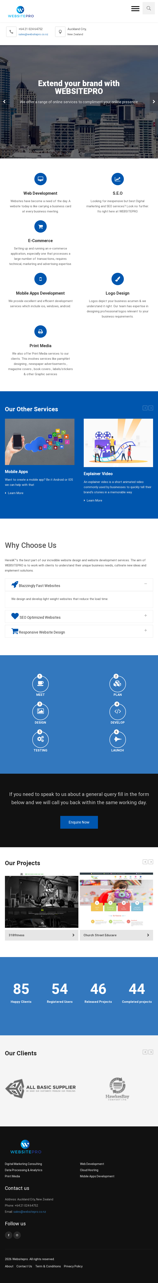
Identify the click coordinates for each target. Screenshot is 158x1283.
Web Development (92, 1164)
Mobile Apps (16, 471)
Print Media (12, 1176)
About (9, 1266)
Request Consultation (93, 116)
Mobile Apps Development (97, 1176)
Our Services (58, 116)
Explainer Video (98, 473)
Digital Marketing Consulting (23, 1164)
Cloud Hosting (89, 1170)
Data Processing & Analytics (23, 1170)
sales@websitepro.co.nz (33, 34)
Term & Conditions (48, 1266)
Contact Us (24, 1266)
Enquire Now (79, 822)
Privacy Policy (73, 1266)
